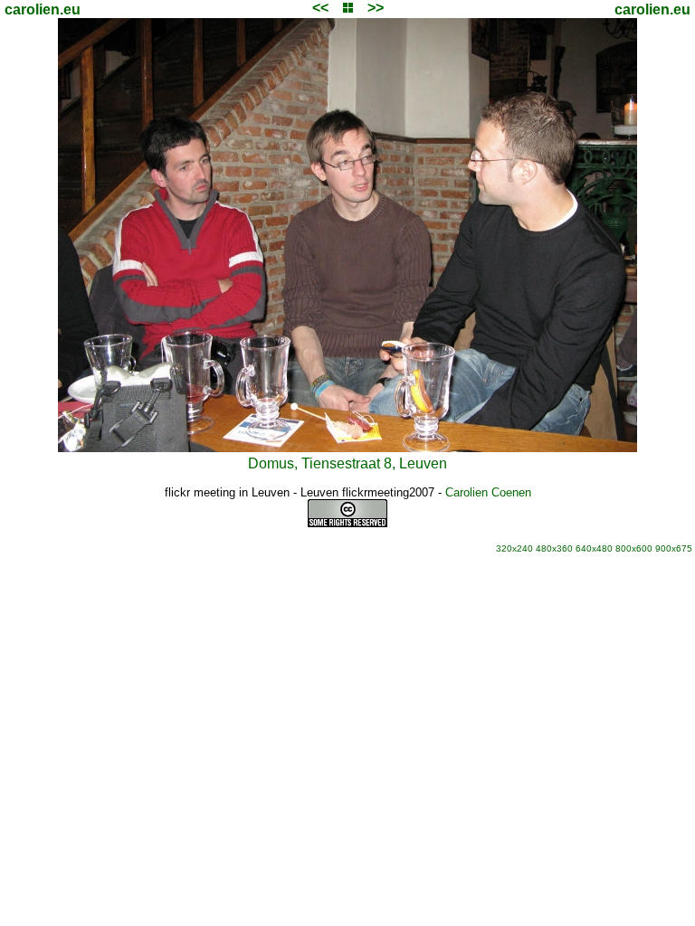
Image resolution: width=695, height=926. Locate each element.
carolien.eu (43, 9)
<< (320, 7)
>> (375, 7)
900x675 (673, 548)
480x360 (554, 548)
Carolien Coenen (488, 492)
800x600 (633, 548)
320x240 (514, 548)
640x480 (594, 548)
